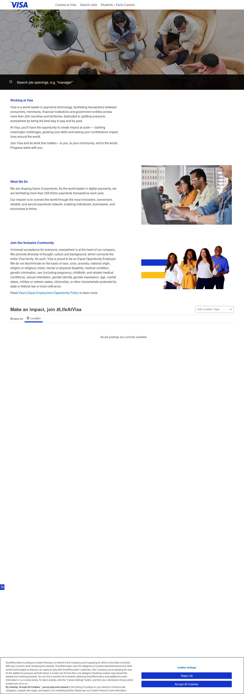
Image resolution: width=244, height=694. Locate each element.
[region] (122, 675)
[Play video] (187, 124)
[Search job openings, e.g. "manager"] (122, 82)
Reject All (187, 676)
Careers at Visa (65, 4)
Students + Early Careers (118, 4)
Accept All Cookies (186, 684)
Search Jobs (88, 4)
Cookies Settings (186, 667)
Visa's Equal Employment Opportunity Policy (48, 292)
